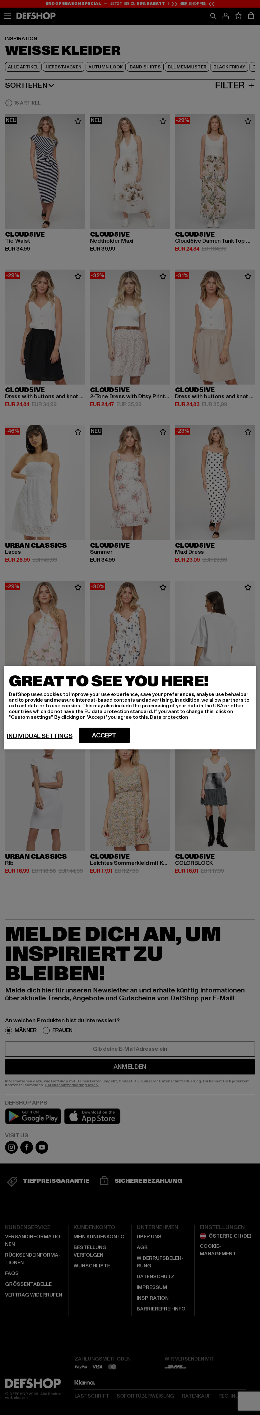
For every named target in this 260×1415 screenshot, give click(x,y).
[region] (130, 707)
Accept (104, 735)
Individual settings (39, 736)
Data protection (169, 716)
